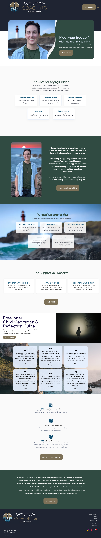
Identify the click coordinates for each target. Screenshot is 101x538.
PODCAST (94, 523)
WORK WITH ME (93, 514)
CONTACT (94, 525)
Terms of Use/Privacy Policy (10, 530)
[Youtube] (95, 529)
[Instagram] (87, 529)
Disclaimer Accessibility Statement (9, 532)
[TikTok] (91, 529)
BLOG (95, 518)
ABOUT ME (94, 512)
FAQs (95, 516)
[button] (98, 7)
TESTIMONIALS (93, 520)
